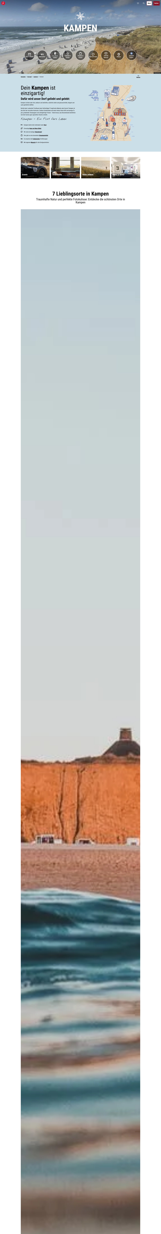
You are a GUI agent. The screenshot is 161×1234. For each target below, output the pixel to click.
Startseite (23, 76)
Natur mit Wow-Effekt (35, 128)
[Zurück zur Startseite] (3, 3)
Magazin (33, 142)
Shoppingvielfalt (43, 135)
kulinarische (36, 139)
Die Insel (29, 76)
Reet (45, 125)
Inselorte (36, 76)
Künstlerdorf (38, 132)
